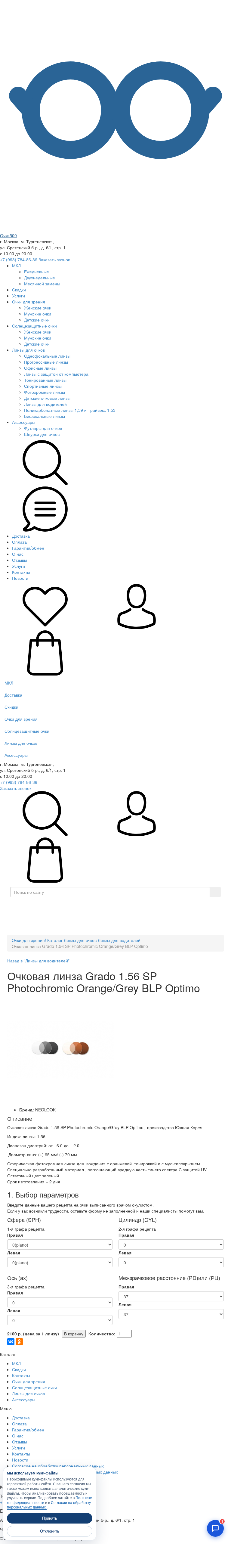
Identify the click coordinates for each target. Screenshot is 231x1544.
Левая (13, 1253)
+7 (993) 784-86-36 (18, 259)
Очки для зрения (28, 302)
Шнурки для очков (42, 434)
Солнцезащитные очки (34, 326)
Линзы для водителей (45, 404)
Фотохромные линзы (44, 392)
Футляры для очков (43, 428)
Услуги (18, 296)
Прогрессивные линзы (46, 362)
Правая (15, 1235)
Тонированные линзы (45, 380)
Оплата (19, 542)
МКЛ (16, 266)
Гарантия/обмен (28, 548)
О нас (17, 554)
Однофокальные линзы (47, 356)
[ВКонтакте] (10, 1341)
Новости (20, 578)
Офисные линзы (40, 368)
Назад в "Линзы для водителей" (38, 961)
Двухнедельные (39, 278)
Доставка (21, 536)
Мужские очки (37, 314)
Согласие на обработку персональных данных (58, 1466)
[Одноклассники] (19, 1341)
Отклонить (49, 1531)
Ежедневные (36, 272)
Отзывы (19, 560)
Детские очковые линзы (47, 398)
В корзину (73, 1334)
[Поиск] (215, 892)
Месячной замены (42, 284)
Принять (49, 1518)
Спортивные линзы (43, 386)
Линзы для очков (28, 350)
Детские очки (37, 320)
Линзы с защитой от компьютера (56, 374)
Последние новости (41, 921)
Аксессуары (23, 422)
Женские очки (37, 308)
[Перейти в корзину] (45, 674)
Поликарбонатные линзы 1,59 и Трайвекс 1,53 (70, 410)
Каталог (117, 906)
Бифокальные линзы (44, 416)
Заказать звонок (54, 259)
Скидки (19, 290)
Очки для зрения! (29, 940)
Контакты (21, 572)
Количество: (102, 1334)
